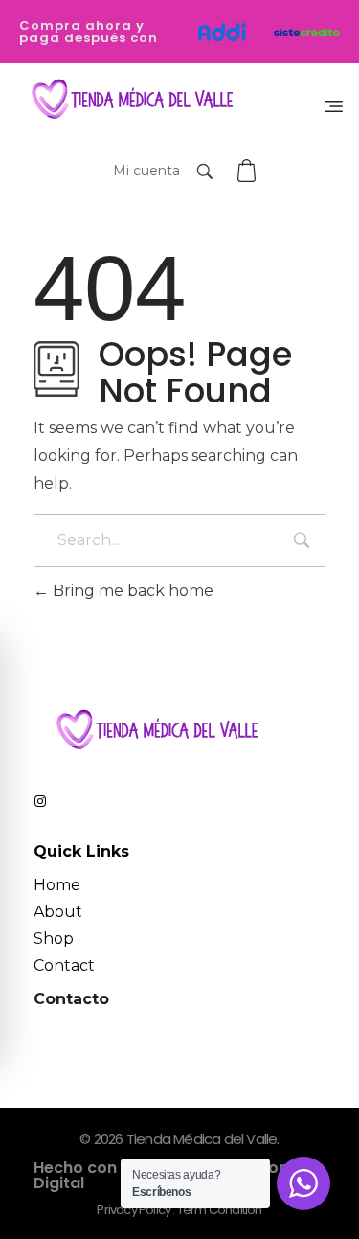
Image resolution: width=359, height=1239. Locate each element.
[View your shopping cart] (248, 171)
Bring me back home (131, 591)
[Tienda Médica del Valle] (128, 100)
